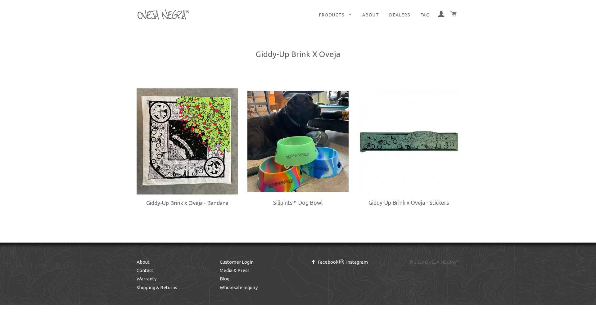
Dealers (399, 14)
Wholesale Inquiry (239, 287)
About (370, 14)
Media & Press (235, 270)
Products (332, 14)
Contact (145, 270)
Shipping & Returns (157, 287)
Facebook (327, 262)
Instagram (356, 262)
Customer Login (237, 262)
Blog (224, 278)
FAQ (425, 14)
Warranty (146, 278)
